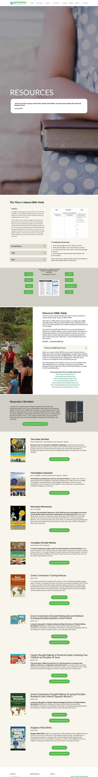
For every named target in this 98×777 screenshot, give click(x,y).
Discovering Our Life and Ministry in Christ (65, 387)
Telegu (69, 292)
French (69, 280)
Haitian (28, 280)
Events (71, 3)
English (69, 274)
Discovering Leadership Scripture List (65, 380)
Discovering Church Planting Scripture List (65, 383)
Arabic (29, 286)
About (77, 3)
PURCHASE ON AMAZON (59, 459)
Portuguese (71, 286)
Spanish (28, 292)
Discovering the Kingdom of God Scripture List (65, 385)
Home (32, 3)
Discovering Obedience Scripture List (65, 378)
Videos (65, 3)
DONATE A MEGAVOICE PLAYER (35, 424)
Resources (56, 3)
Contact (85, 3)
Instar (47, 3)
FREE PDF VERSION (59, 597)
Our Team (39, 3)
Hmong (28, 274)
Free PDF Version (59, 715)
